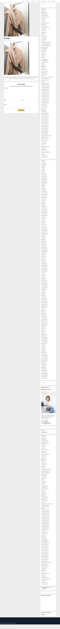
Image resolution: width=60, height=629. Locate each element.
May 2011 (42, 329)
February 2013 (43, 298)
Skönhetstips (43, 155)
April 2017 (42, 223)
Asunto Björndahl (44, 62)
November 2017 (43, 212)
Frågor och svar (43, 74)
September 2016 (44, 233)
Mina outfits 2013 (44, 122)
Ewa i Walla (43, 110)
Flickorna (42, 21)
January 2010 (43, 354)
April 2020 (42, 171)
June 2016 (42, 238)
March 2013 (43, 296)
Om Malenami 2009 (44, 86)
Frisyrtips (42, 149)
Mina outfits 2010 (44, 117)
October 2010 (43, 340)
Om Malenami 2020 (44, 102)
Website (5, 104)
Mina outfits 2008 (44, 114)
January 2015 (43, 263)
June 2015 (42, 256)
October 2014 (43, 268)
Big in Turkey (43, 12)
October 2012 (43, 304)
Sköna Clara (43, 140)
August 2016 (43, 235)
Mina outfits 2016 (44, 126)
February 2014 (43, 280)
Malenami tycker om (44, 80)
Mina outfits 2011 (44, 119)
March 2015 (43, 260)
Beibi (42, 63)
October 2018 (43, 195)
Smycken (42, 54)
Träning (42, 467)
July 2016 (42, 236)
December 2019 (43, 177)
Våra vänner (43, 107)
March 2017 (43, 224)
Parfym (42, 153)
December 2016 (43, 229)
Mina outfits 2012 (44, 120)
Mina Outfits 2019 (44, 131)
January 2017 (43, 227)
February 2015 (43, 262)
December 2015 (43, 247)
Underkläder (43, 143)
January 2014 (43, 281)
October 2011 (43, 322)
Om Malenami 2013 (44, 92)
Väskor (42, 57)
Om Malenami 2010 (44, 87)
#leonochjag (43, 60)
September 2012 (44, 305)
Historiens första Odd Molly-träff (46, 77)
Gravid (42, 75)
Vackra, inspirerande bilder (45, 42)
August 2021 (43, 165)
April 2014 (42, 277)
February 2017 (43, 226)
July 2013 (42, 290)
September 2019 (44, 182)
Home (23, 1)
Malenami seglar (44, 15)
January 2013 (43, 299)
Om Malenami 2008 (44, 84)
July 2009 (42, 363)
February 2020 (43, 174)
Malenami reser (43, 13)
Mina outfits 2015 (44, 125)
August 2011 (43, 325)
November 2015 (43, 248)
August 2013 (43, 289)
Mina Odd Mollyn (44, 113)
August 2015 (43, 253)
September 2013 (44, 287)
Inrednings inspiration (44, 27)
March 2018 (43, 206)
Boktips (42, 33)
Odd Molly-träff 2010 (44, 83)
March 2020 (43, 173)
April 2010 (42, 349)
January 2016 (43, 245)
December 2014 (43, 265)
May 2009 (42, 366)
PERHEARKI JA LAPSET (44, 146)
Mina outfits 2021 (44, 134)
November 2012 (43, 302)
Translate (44, 588)
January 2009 (43, 372)
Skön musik (43, 464)
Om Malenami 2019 (44, 101)
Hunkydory (43, 111)
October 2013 (43, 286)
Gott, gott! (43, 36)
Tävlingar (42, 104)
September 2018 (44, 197)
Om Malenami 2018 (44, 99)
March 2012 (43, 314)
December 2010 (43, 337)
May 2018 (42, 203)
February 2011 (43, 334)
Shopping (43, 51)
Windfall (42, 19)
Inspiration (43, 32)
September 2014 (44, 269)
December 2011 (43, 319)
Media (42, 81)
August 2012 (43, 307)
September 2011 (43, 323)
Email (22, 100)
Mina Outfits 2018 (44, 129)
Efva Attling (43, 48)
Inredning (39, 1)
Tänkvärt (42, 39)
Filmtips (42, 461)
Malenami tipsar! (44, 150)
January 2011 (43, 335)
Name (5, 100)
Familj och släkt (43, 71)
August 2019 (43, 183)
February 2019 (43, 189)
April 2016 (42, 241)
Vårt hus (42, 30)
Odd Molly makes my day (45, 135)
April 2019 (42, 186)
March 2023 (43, 162)
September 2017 (44, 215)
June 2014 (42, 274)
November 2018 (43, 194)
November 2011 (43, 320)
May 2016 (42, 239)
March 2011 (43, 332)
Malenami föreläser (44, 78)
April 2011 (42, 331)
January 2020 (43, 176)
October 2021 (43, 164)
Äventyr (42, 11)
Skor (42, 53)
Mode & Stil (43, 476)
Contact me (28, 1)
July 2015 (42, 254)
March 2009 (43, 369)
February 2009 (43, 370)
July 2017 (42, 218)
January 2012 (43, 317)
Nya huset (53, 1)
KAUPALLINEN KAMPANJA (45, 44)
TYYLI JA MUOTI (43, 157)
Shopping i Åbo (43, 137)
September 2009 (44, 360)
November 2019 (43, 179)
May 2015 (42, 257)
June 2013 (42, 292)
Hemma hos (43, 25)
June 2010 (42, 346)
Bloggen (42, 65)
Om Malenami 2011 (44, 89)
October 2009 (43, 358)
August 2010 (43, 343)
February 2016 (43, 244)
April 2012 (42, 313)
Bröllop (42, 68)
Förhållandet (43, 72)
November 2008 (43, 375)
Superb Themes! (13, 623)
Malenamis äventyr (44, 16)
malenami (46, 420)
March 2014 (43, 278)
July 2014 (42, 272)
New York (42, 18)
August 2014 (43, 271)
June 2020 (42, 170)
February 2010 (43, 352)
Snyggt (42, 482)
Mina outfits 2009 (44, 116)
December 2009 (43, 355)
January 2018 (43, 209)
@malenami (43, 614)
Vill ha (42, 144)
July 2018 (42, 200)
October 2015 (43, 250)
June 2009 (43, 364)
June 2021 (42, 167)
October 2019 (43, 180)
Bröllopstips (43, 69)
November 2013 (43, 284)
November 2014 (43, 266)
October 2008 (43, 376)
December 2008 (43, 373)
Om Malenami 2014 (44, 93)
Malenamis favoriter (44, 152)
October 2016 (43, 232)
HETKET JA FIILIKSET (44, 23)
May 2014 (42, 275)
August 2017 (43, 217)
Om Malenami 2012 (44, 90)
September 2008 (44, 378)
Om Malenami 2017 (44, 98)
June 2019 (42, 185)
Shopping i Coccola (44, 138)
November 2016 (43, 230)
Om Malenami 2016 (44, 96)
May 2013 (42, 293)
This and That (43, 105)
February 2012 (43, 316)
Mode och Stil (44, 1)
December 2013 (43, 283)
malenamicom (47, 422)
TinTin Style (43, 141)
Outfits (49, 1)
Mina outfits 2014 (44, 123)
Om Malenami (33, 1)
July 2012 (42, 308)
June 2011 (42, 328)
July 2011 (42, 326)
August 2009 (43, 361)
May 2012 (42, 311)
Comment (6, 88)
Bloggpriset (43, 66)
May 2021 (42, 168)
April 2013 (42, 295)
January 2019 (43, 191)
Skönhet (42, 148)
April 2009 (42, 367)
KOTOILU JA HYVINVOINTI (45, 45)
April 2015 (42, 259)
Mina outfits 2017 (44, 128)
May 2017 (42, 221)
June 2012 (42, 310)
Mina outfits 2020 (44, 132)
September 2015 (44, 251)
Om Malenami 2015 (44, 95)
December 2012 (43, 301)
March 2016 (43, 242)
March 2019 (43, 188)
